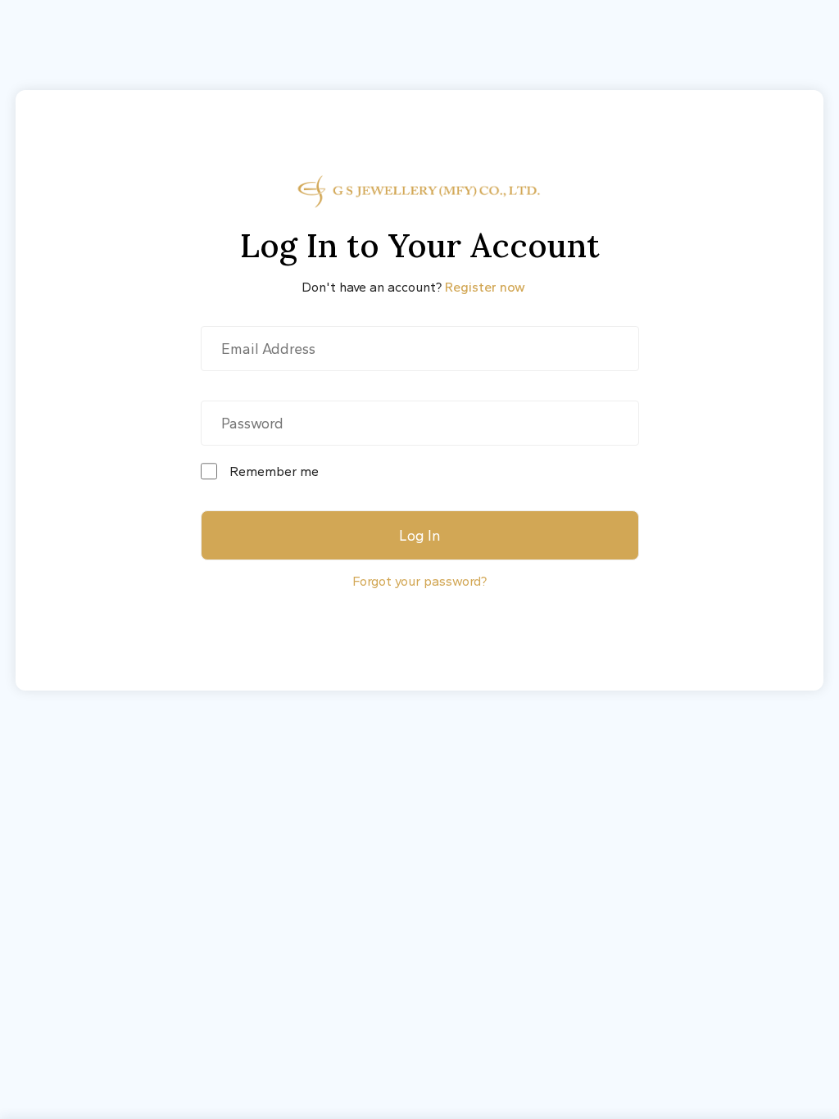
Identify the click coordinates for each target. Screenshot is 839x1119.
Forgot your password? (419, 581)
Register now (485, 287)
